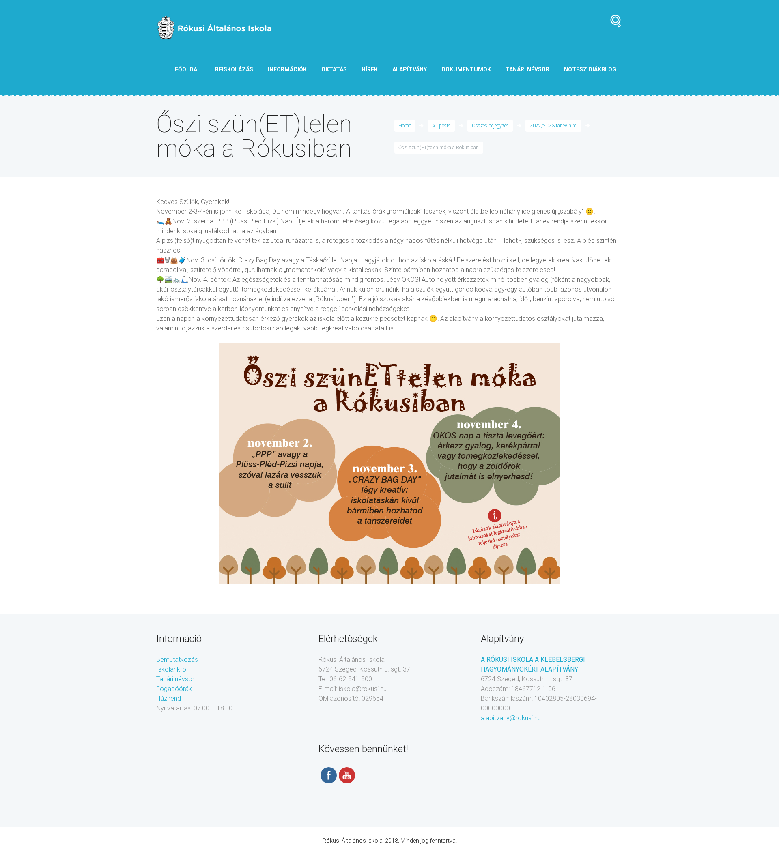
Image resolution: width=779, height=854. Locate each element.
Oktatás (334, 69)
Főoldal (187, 69)
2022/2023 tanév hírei (553, 126)
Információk (287, 69)
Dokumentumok (466, 69)
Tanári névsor (175, 679)
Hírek (370, 69)
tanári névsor (527, 69)
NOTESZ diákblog (590, 69)
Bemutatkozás (177, 659)
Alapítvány (409, 69)
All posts (441, 126)
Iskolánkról (171, 669)
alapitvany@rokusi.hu (511, 718)
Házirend (168, 698)
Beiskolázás (234, 69)
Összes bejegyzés (490, 126)
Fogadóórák (174, 689)
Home (404, 126)
